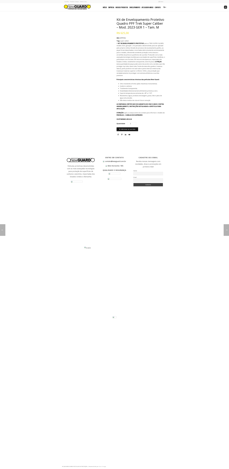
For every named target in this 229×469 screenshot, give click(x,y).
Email (135, 177)
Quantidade (121, 124)
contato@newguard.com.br (115, 161)
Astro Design (102, 466)
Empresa (111, 7)
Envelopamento (134, 7)
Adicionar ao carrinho (128, 129)
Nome (135, 171)
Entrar (161, 1)
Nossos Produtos (122, 7)
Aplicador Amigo (147, 7)
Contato (158, 7)
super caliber (124, 41)
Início (105, 7)
